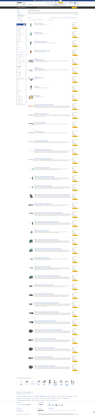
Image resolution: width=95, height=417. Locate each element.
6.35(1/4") (19, 73)
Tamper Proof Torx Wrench (21, 61)
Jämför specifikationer (75, 17)
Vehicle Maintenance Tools (66, 398)
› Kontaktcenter (66, 410)
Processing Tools (19, 12)
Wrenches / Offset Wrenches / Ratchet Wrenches (21, 17)
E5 (18, 48)
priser (63, 17)
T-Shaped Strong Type (20, 56)
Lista (66, 17)
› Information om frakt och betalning (72, 410)
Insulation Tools (37, 400)
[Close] (75, 4)
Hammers (75, 396)
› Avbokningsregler (63, 410)
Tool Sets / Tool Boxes (19, 398)
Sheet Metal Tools (43, 400)
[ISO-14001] (53, 405)
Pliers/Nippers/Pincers (70, 396)
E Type (19, 58)
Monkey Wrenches (36, 396)
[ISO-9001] (49, 405)
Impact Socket (19, 32)
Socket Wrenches (48, 396)
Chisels (33, 398)
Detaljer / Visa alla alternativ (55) (20, 52)
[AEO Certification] (56, 405)
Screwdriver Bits (37, 398)
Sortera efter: (37, 19)
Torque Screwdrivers (64, 396)
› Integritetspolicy (59, 410)
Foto (69, 17)
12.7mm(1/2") (19, 76)
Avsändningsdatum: (50, 19)
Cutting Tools (33, 400)
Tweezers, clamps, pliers (53, 398)
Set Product (19, 69)
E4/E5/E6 (19, 47)
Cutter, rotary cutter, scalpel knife (27, 398)
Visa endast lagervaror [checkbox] (21, 27)
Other (18, 36)
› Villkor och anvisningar (54, 410)
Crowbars (45, 398)
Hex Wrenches (19, 18)
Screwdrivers (58, 396)
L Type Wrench (19, 31)
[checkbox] (21, 31)
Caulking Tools (48, 400)
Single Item (19, 68)
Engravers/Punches (59, 398)
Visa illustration (19, 63)
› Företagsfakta (50, 410)
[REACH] (62, 405)
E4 (18, 44)
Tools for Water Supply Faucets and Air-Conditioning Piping (23, 400)
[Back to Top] (94, 412)
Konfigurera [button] (75, 28)
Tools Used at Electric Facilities (54, 400)
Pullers (48, 398)
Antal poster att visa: (30, 19)
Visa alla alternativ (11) (19, 103)
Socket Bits (41, 398)
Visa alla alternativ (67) (19, 90)
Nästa (78, 19)
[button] (60, 0)
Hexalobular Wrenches (20, 15)
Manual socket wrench (20, 35)
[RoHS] (59, 405)
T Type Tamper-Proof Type (21, 57)
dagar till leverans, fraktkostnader (58, 17)
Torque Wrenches (54, 396)
